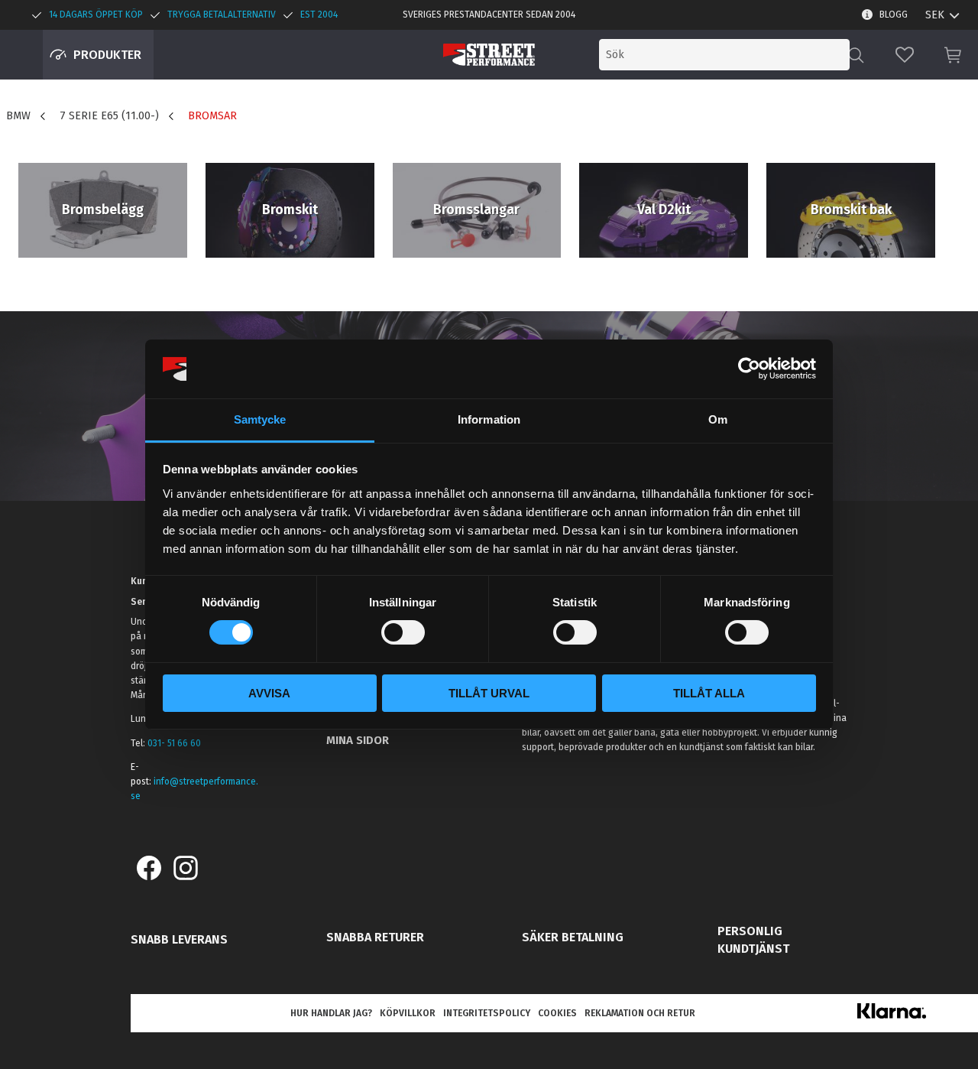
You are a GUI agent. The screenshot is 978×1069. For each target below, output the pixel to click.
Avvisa (269, 693)
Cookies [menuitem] (557, 1013)
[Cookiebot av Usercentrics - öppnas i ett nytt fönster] (749, 368)
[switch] (403, 632)
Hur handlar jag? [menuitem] (331, 1013)
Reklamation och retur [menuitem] (640, 1013)
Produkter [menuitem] (107, 54)
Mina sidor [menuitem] (357, 740)
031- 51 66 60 (174, 743)
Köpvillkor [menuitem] (408, 1013)
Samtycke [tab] (260, 419)
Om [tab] (717, 419)
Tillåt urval (489, 693)
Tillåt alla (709, 693)
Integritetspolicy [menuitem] (486, 1013)
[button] (904, 55)
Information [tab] (489, 419)
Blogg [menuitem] (893, 14)
